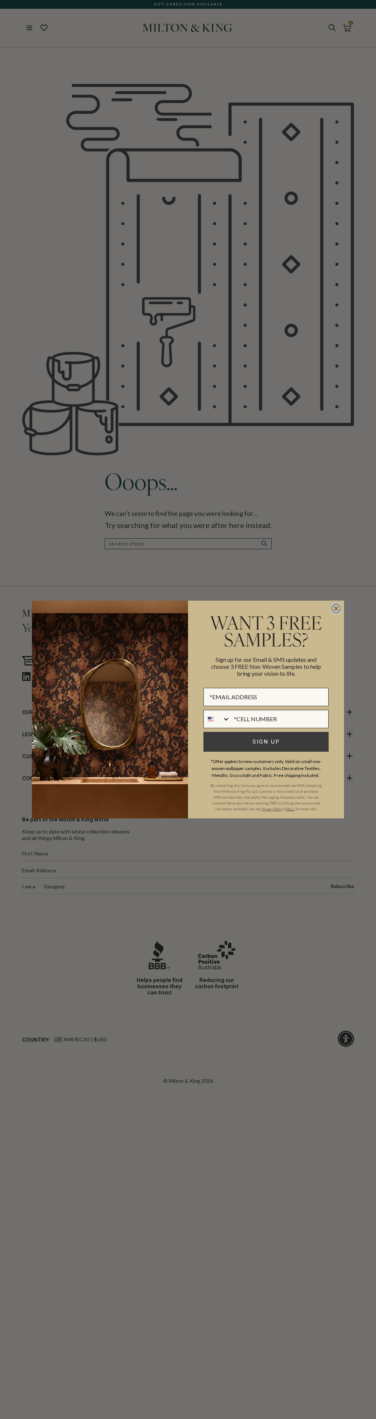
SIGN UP (266, 741)
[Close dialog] (336, 608)
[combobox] (217, 719)
